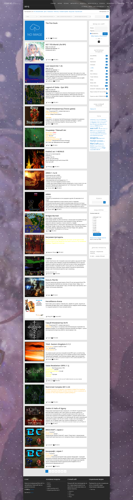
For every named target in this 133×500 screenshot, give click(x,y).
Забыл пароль (95, 36)
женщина (105, 121)
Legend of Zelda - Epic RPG (57, 87)
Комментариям (64, 11)
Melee (91, 80)
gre (48, 231)
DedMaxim (50, 81)
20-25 (94, 224)
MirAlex (49, 359)
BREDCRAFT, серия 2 (54, 429)
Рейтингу (56, 11)
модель (94, 137)
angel (104, 128)
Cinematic (92, 64)
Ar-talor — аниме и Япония (97, 256)
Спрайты (99, 132)
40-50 (94, 229)
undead (102, 146)
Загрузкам (71, 11)
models (91, 149)
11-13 (94, 219)
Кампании (93, 61)
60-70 (94, 230)
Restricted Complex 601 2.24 (58, 387)
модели (94, 122)
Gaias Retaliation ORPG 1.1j (57, 365)
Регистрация (103, 36)
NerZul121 (50, 273)
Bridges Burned (52, 215)
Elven (95, 148)
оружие (94, 130)
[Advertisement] (99, 174)
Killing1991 (50, 316)
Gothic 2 (98, 121)
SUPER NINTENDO (103, 133)
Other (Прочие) (94, 86)
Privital (49, 402)
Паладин (96, 146)
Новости (71, 491)
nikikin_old (50, 380)
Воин (91, 124)
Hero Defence (93, 74)
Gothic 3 (101, 121)
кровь (98, 124)
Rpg (101, 124)
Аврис (48, 295)
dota (98, 122)
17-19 (94, 222)
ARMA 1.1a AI (51, 173)
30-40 (94, 227)
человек (100, 141)
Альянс (92, 146)
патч (100, 119)
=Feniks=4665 (50, 188)
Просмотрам (78, 11)
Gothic (103, 124)
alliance (101, 144)
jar (93, 126)
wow (91, 130)
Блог (70, 493)
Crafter (49, 258)
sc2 (104, 141)
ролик (91, 135)
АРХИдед (49, 166)
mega (103, 148)
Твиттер (92, 489)
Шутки (98, 119)
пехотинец (92, 132)
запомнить (94, 33)
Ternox (49, 59)
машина (104, 122)
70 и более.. (96, 232)
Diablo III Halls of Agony (56, 408)
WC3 (103, 138)
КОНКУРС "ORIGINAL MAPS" (97, 89)
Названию (50, 11)
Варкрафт (103, 119)
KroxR (48, 423)
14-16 (94, 220)
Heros (100, 147)
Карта (100, 138)
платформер (92, 119)
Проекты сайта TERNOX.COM (98, 96)
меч (96, 130)
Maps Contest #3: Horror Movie (98, 92)
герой (101, 122)
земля (94, 133)
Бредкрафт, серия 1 (54, 451)
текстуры (92, 121)
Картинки (71, 495)
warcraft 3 (95, 128)
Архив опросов (102, 237)
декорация (100, 135)
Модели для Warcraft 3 (53, 490)
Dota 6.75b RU (52, 280)
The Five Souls (51, 23)
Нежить (99, 146)
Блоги (48, 483)
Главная (85, 6)
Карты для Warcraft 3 (99, 6)
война (102, 126)
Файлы (90, 6)
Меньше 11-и (97, 217)
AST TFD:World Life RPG (56, 44)
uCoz (32, 492)
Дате (45, 11)
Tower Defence (94, 77)
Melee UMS (93, 83)
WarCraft (94, 143)
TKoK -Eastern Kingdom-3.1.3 (58, 344)
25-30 (94, 225)
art (96, 122)
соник (98, 147)
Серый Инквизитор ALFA (57, 322)
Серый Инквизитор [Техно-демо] (60, 108)
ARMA (48, 194)
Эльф (91, 148)
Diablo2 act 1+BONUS (55, 151)
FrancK (49, 338)
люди (96, 132)
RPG (53, 38)
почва (91, 133)
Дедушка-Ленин (51, 252)
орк (90, 122)
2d (93, 124)
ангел (106, 128)
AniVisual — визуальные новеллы (96, 252)
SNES (99, 133)
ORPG (91, 71)
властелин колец (101, 130)
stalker (101, 128)
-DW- (48, 38)
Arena (56, 316)
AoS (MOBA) (93, 55)
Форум (49, 485)
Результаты (93, 237)
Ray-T (48, 145)
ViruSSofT (50, 445)
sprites (104, 132)
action (96, 133)
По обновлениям (38, 11)
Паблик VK (93, 109)
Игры (70, 496)
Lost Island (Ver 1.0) (54, 66)
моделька (95, 135)
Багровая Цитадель (54, 237)
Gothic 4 (95, 121)
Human (93, 141)
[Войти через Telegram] (99, 42)
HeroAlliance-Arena (54, 301)
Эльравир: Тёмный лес (56, 130)
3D (99, 126)
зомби (95, 124)
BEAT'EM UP (96, 149)
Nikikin (49, 124)
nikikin (97, 126)
